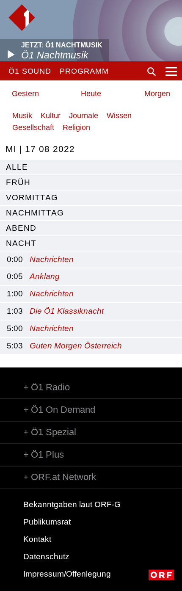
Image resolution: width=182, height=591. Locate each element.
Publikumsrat (47, 521)
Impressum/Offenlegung (67, 573)
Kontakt (37, 539)
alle (17, 167)
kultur (51, 115)
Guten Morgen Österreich (76, 345)
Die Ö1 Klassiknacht (67, 311)
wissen (119, 115)
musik (22, 115)
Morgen (157, 93)
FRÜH (18, 182)
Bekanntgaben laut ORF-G (72, 504)
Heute (91, 93)
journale (83, 115)
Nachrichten (52, 259)
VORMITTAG (32, 197)
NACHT (21, 243)
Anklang (45, 276)
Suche (151, 71)
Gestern (25, 93)
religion (76, 127)
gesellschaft (33, 127)
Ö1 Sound (29, 71)
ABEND (21, 228)
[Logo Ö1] (21, 17)
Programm (84, 71)
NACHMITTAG (35, 212)
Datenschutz (46, 556)
